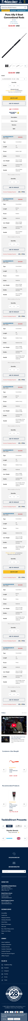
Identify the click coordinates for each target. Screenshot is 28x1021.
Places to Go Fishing (5, 931)
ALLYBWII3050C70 (8, 261)
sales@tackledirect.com (6, 897)
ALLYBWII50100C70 (8, 647)
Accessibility (4, 913)
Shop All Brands (12, 832)
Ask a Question (15, 23)
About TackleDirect (5, 942)
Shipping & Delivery (5, 917)
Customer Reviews (5, 946)
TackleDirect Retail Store (8, 886)
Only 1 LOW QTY (11, 553)
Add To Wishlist (14, 103)
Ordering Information (6, 919)
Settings (4, 1019)
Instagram (6, 970)
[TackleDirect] (11, 2)
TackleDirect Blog (8, 964)
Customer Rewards (5, 951)
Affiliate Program (5, 955)
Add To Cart (14, 98)
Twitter (5, 980)
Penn (15, 19)
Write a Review (13, 21)
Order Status (4, 922)
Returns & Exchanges (6, 924)
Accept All (17, 1019)
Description (14, 117)
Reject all (10, 1019)
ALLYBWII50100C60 (8, 513)
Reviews (14, 125)
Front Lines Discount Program (8, 953)
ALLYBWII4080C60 (8, 323)
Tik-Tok (5, 977)
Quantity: (14, 82)
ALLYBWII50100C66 (8, 584)
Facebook (6, 967)
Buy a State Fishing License (7, 928)
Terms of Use (13, 1007)
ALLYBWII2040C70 (8, 136)
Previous (2, 65)
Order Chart (14, 121)
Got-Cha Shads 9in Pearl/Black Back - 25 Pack (13, 806)
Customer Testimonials (6, 949)
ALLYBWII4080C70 (8, 450)
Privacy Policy (20, 1007)
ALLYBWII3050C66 (8, 198)
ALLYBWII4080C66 (8, 386)
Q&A (14, 128)
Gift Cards (3, 926)
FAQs (2, 933)
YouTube (6, 974)
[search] (25, 7)
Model (3, 75)
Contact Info (4, 915)
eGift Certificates (13, 770)
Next (25, 65)
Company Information (6, 944)
